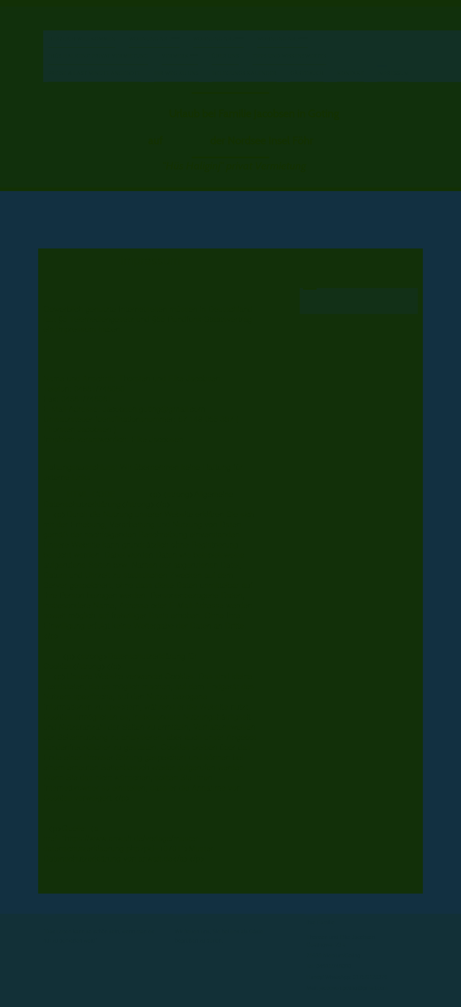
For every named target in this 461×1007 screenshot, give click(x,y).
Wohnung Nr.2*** (218, 39)
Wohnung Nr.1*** (154, 39)
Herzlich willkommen (81, 39)
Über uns (225, 56)
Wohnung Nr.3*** (282, 39)
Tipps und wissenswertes (289, 56)
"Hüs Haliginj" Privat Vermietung (98, 56)
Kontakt (350, 73)
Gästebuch (307, 73)
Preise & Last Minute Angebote (94, 73)
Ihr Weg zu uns (176, 73)
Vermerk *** (180, 56)
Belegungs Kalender (244, 73)
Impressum (393, 73)
